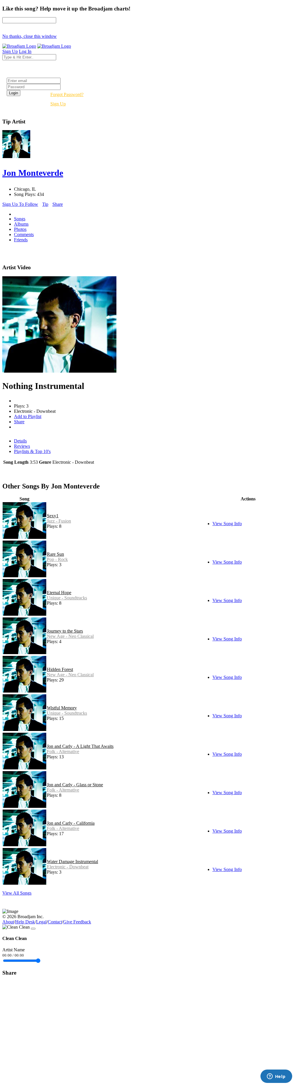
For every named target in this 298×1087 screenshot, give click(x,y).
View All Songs (16, 893)
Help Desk (25, 921)
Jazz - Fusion (59, 520)
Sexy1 (52, 515)
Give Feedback (77, 921)
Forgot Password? (67, 94)
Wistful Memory (62, 707)
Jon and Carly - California (71, 823)
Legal (41, 921)
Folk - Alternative (63, 751)
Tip (45, 204)
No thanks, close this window (29, 36)
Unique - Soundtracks (67, 597)
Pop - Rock (57, 559)
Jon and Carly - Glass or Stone (75, 784)
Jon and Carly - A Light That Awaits (80, 746)
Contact (55, 921)
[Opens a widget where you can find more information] (276, 1077)
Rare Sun (55, 554)
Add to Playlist (27, 416)
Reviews (22, 446)
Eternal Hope (59, 592)
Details (20, 440)
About (8, 921)
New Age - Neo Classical (70, 636)
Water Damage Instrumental (72, 861)
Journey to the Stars (65, 631)
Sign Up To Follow (20, 204)
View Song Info (227, 523)
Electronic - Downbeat (67, 866)
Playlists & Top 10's (32, 451)
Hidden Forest (60, 669)
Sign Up (58, 103)
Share (57, 204)
